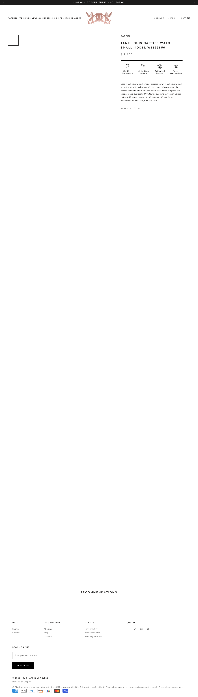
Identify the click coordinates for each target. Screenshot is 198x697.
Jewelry (36, 18)
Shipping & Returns (93, 636)
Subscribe (23, 665)
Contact (15, 632)
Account (159, 18)
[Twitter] (135, 108)
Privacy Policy (91, 629)
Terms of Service (92, 632)
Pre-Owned (25, 18)
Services (68, 18)
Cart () (185, 18)
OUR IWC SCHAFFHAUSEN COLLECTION (99, 2)
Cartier (126, 36)
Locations (48, 636)
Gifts (59, 18)
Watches (12, 18)
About (77, 18)
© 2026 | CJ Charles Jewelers (30, 678)
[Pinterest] (139, 108)
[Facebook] (131, 108)
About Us (48, 629)
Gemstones (48, 18)
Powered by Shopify (21, 681)
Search (172, 18)
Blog (46, 632)
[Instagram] (141, 629)
